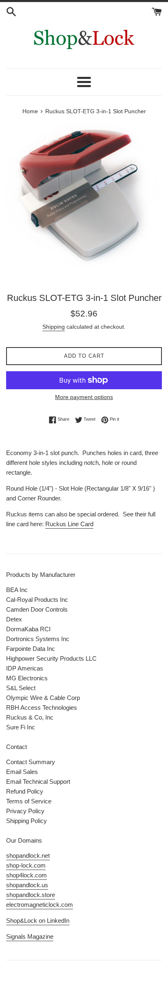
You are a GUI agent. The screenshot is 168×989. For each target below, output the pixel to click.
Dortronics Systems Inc (37, 638)
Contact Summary (30, 761)
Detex (14, 619)
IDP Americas (24, 668)
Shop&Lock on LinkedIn (37, 920)
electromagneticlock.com (39, 904)
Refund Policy (24, 791)
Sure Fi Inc (20, 727)
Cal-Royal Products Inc (37, 599)
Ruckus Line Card (69, 523)
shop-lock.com (26, 865)
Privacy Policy (25, 810)
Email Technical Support (38, 781)
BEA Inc (17, 589)
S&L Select (20, 687)
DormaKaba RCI (28, 629)
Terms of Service (28, 801)
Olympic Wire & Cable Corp (43, 697)
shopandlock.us (27, 884)
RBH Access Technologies (41, 707)
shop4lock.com (26, 875)
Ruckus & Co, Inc (29, 717)
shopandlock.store (30, 894)
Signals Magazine (29, 936)
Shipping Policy (26, 820)
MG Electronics (27, 678)
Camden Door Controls (37, 609)
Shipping (53, 326)
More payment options (84, 397)
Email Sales (22, 771)
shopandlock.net (28, 855)
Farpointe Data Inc (30, 648)
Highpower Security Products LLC (51, 658)
